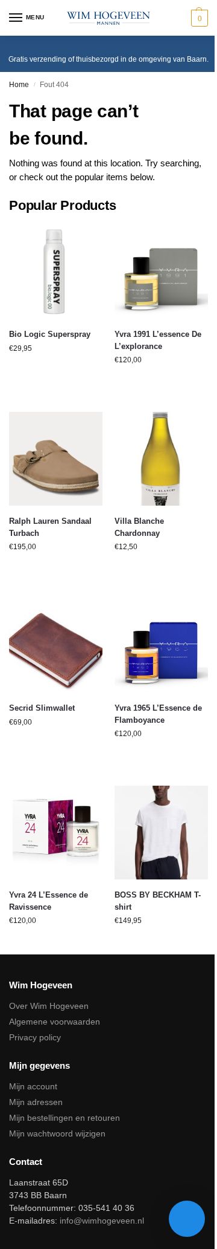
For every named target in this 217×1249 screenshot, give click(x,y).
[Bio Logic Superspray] (55, 272)
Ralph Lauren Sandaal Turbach (50, 527)
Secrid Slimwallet (42, 708)
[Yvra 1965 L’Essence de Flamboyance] (161, 646)
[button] (198, 18)
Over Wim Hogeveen (49, 1006)
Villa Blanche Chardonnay (139, 527)
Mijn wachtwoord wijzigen (57, 1133)
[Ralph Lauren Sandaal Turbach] (55, 459)
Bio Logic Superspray (49, 334)
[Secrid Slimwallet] (55, 646)
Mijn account (33, 1086)
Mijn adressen (36, 1102)
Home (19, 84)
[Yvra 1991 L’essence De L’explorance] (161, 272)
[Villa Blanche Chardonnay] (161, 459)
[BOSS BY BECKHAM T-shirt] (161, 832)
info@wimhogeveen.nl (102, 1220)
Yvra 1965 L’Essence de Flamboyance (158, 714)
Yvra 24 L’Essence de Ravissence (48, 900)
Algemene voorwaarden (54, 1021)
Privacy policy (35, 1037)
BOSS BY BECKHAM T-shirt (158, 900)
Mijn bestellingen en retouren (64, 1118)
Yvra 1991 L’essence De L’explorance (158, 340)
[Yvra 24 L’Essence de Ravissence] (55, 832)
